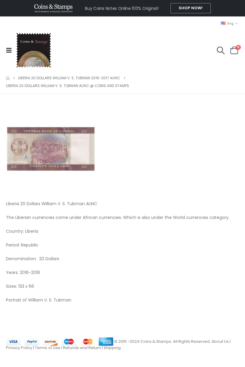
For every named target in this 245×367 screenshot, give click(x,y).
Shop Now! (191, 7)
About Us (220, 341)
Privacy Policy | (20, 348)
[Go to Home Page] (8, 78)
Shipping (112, 348)
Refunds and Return (82, 348)
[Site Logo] (33, 50)
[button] (11, 50)
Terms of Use (47, 348)
